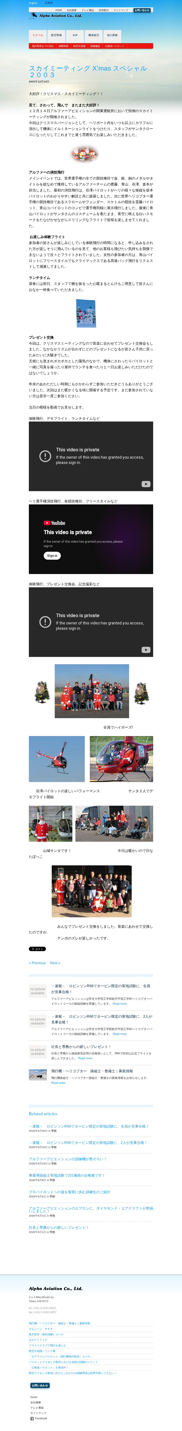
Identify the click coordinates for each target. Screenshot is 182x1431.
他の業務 (112, 35)
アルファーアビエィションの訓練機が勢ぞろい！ (68, 1159)
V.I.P (75, 35)
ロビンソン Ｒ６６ (41, 1328)
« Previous (37, 963)
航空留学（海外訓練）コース (46, 1334)
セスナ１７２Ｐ (38, 1339)
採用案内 (104, 10)
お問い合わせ (142, 10)
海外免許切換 (94, 51)
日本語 (49, 2)
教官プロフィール (72, 51)
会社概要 (72, 10)
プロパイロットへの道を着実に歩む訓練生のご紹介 (70, 1192)
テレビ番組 (88, 10)
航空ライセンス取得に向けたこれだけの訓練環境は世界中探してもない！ (73, 1373)
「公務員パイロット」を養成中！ (49, 1367)
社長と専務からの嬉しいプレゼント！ (81, 1047)
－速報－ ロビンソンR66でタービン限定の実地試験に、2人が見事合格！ (88, 1143)
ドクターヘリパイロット (44, 51)
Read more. (120, 1003)
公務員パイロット (115, 46)
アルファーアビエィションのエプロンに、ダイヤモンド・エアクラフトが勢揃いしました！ (91, 1209)
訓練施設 (95, 46)
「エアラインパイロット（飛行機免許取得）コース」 (61, 1356)
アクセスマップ (115, 51)
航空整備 (56, 35)
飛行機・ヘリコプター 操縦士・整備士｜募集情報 (92, 1071)
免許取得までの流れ (43, 46)
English (33, 2)
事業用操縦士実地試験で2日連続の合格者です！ (67, 1175)
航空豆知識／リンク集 (42, 1351)
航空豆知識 (79, 46)
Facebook (41, 1418)
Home (58, 10)
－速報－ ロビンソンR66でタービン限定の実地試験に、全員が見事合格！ (89, 1126)
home (33, 1397)
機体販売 (93, 35)
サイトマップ (121, 10)
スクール (37, 35)
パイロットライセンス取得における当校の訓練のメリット (63, 1362)
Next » (55, 963)
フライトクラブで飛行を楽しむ (47, 1345)
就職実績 (63, 46)
